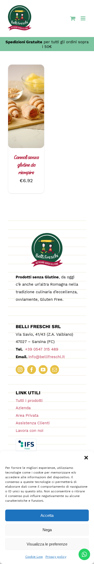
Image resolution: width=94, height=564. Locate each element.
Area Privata (27, 415)
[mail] (54, 369)
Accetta (47, 515)
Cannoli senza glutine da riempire (26, 165)
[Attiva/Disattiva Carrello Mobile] (72, 18)
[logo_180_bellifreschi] (47, 235)
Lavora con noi (29, 430)
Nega (47, 530)
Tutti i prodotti (29, 400)
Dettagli (30, 113)
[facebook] (31, 369)
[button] (86, 457)
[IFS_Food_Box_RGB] (26, 441)
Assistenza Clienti (33, 423)
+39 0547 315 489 (41, 349)
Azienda (23, 408)
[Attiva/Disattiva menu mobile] (83, 18)
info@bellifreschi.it (46, 356)
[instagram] (20, 369)
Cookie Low (34, 557)
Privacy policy (55, 557)
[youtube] (43, 369)
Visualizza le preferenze (47, 544)
